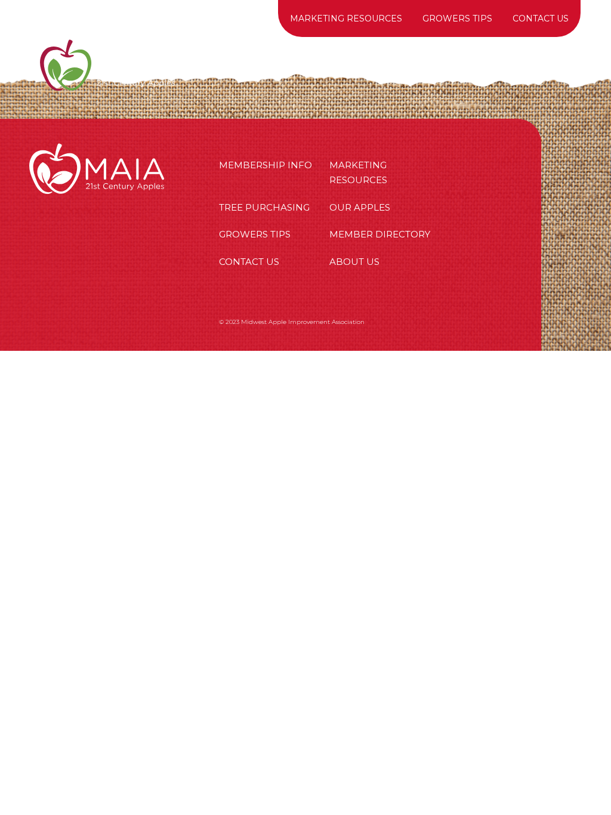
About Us (531, 64)
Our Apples (336, 64)
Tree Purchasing (437, 64)
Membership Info (236, 64)
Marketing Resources (346, 18)
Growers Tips (457, 18)
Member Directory (379, 234)
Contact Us (541, 18)
